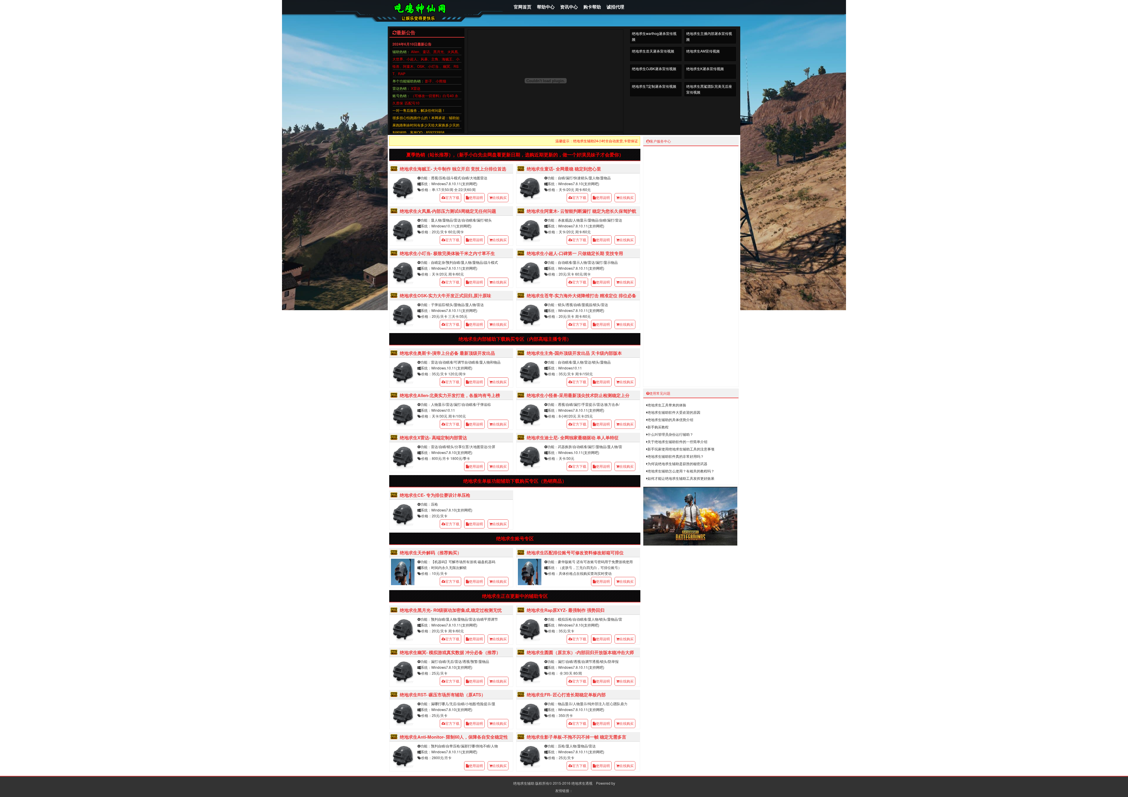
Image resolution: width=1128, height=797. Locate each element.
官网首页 (522, 7)
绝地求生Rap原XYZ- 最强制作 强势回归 (566, 610)
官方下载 (452, 197)
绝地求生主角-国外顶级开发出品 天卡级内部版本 (574, 353)
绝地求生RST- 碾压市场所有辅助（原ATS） (443, 694)
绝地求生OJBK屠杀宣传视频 (654, 68)
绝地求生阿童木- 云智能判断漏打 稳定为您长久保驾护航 (581, 211)
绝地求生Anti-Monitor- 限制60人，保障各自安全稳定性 (454, 737)
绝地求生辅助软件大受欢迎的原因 (673, 412)
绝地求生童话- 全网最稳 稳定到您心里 (564, 169)
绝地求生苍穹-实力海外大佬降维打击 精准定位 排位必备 (581, 295)
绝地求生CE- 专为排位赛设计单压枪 (435, 495)
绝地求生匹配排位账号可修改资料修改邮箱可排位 (575, 552)
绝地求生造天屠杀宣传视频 (653, 50)
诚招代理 (615, 7)
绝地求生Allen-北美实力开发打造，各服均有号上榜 (450, 395)
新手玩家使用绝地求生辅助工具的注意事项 (680, 448)
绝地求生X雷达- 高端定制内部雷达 (433, 437)
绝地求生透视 (581, 783)
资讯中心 (569, 7)
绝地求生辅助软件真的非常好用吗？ (675, 456)
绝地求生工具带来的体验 (666, 404)
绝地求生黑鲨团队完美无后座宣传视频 (709, 89)
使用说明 (476, 197)
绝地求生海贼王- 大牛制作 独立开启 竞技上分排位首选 (453, 169)
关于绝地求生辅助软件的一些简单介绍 (677, 441)
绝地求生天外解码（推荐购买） (430, 552)
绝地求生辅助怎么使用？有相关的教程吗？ (680, 470)
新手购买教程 (658, 426)
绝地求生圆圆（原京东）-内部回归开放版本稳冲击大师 (580, 652)
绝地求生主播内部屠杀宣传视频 (709, 36)
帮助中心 (546, 7)
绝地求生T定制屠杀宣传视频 (654, 86)
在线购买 (500, 197)
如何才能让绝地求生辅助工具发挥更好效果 (680, 478)
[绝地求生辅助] (432, 23)
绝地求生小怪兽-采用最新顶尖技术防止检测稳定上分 (578, 395)
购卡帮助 (592, 7)
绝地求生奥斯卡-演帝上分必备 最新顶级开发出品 (447, 353)
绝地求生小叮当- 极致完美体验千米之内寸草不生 (447, 253)
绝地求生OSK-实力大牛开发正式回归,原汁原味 (445, 295)
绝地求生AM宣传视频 (703, 50)
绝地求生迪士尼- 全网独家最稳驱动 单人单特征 (573, 437)
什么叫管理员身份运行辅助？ (670, 434)
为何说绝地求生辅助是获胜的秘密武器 (677, 463)
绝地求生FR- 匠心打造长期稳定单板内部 (566, 694)
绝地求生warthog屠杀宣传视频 (654, 36)
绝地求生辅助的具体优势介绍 (670, 419)
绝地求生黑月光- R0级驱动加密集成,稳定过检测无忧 (451, 610)
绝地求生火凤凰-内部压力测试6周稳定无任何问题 (448, 211)
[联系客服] (731, 261)
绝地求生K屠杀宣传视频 (705, 68)
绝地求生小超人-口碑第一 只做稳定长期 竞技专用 (575, 253)
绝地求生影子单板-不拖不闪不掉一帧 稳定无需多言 (576, 737)
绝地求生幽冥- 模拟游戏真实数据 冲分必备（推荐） (450, 652)
